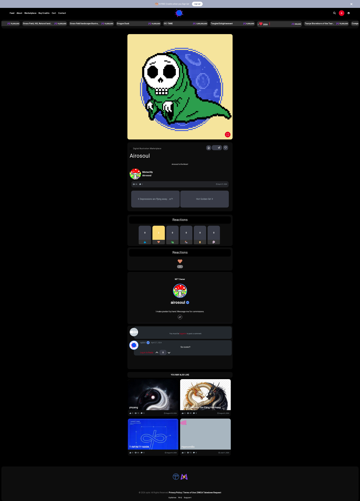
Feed (12, 13)
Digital (136, 148)
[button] (341, 13)
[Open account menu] (348, 13)
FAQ (180, 497)
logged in (182, 334)
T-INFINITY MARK (139, 446)
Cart (54, 13)
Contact (62, 13)
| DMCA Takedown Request (208, 492)
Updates (172, 497)
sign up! (197, 4)
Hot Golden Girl (204, 199)
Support (188, 497)
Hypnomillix (188, 446)
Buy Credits (44, 13)
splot (143, 342)
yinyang (133, 407)
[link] (225, 147)
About (19, 13)
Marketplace (30, 13)
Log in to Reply (146, 352)
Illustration (144, 148)
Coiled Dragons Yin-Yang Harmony (201, 407)
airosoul (178, 302)
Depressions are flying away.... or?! (156, 199)
